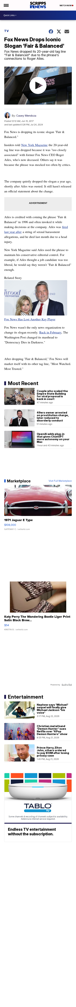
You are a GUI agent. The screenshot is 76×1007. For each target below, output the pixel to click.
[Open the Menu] (6, 5)
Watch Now (66, 5)
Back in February (50, 332)
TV (6, 31)
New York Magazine (34, 145)
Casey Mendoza (26, 115)
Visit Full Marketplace (60, 481)
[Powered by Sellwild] (67, 685)
